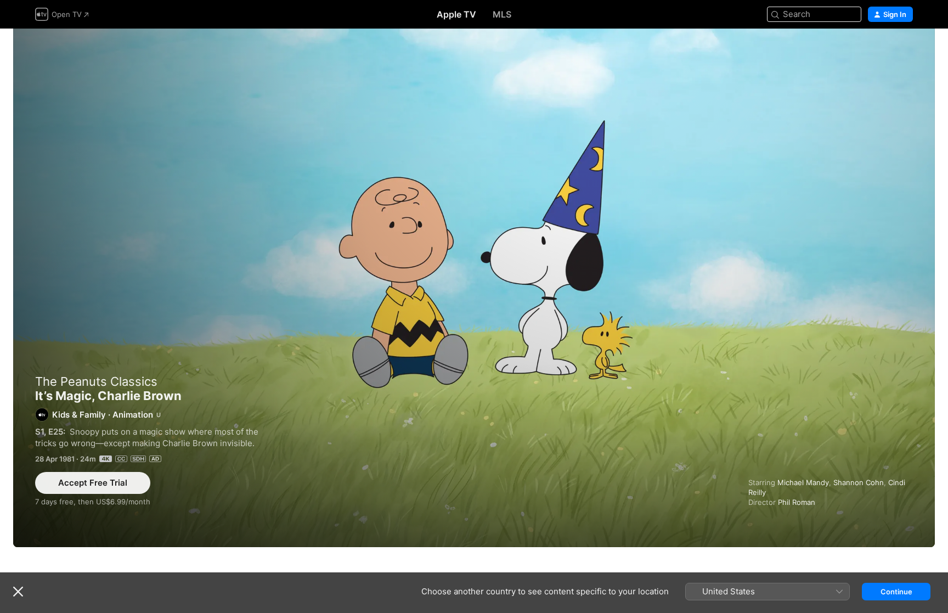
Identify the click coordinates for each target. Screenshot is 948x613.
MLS (502, 14)
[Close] (18, 592)
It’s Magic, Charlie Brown (474, 288)
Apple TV (456, 14)
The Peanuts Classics (96, 381)
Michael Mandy (803, 482)
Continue (896, 591)
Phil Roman (796, 502)
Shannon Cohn (858, 482)
